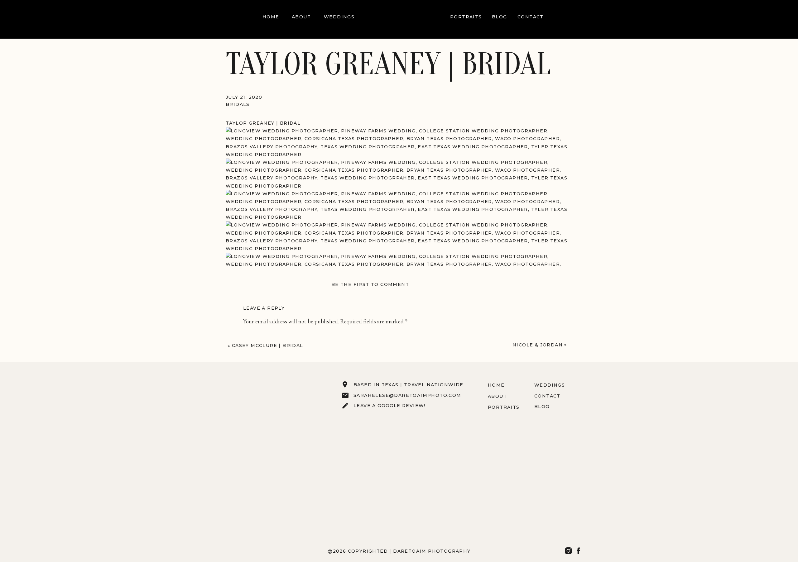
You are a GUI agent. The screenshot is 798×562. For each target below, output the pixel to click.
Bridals (238, 104)
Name (252, 413)
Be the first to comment (370, 284)
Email (251, 435)
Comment (257, 334)
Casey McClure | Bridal (267, 345)
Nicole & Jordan (537, 345)
